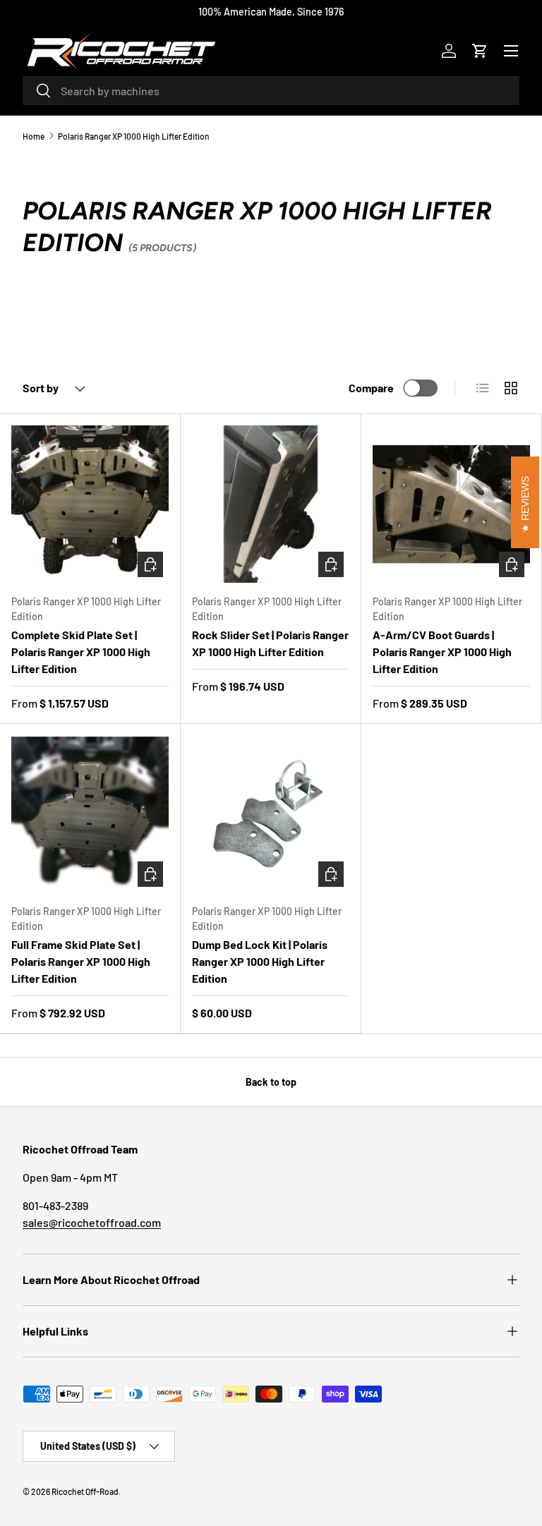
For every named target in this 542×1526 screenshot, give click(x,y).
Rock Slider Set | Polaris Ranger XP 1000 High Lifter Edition (270, 643)
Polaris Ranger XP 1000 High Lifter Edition (134, 136)
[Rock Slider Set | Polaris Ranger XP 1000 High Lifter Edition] (270, 504)
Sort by (41, 387)
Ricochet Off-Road (85, 1491)
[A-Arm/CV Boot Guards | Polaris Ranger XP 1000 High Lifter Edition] (451, 504)
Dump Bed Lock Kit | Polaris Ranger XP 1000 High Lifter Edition (259, 961)
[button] (479, 50)
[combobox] (271, 90)
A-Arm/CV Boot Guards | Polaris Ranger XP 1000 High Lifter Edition (442, 651)
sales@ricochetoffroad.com (92, 1222)
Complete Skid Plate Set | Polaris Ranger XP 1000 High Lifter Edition (80, 651)
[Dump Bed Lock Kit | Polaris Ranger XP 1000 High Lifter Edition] (270, 813)
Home (33, 136)
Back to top (271, 1082)
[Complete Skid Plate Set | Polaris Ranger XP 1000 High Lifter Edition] (90, 504)
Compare (371, 387)
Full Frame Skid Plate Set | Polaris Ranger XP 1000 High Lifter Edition (80, 961)
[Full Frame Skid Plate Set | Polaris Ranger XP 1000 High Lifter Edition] (90, 813)
